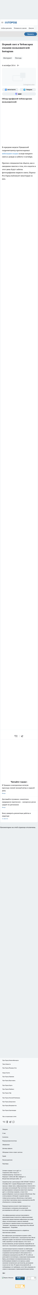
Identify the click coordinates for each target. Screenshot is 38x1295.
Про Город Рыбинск (8, 1089)
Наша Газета (6, 1073)
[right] (36, 28)
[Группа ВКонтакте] (10, 89)
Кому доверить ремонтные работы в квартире (16, 815)
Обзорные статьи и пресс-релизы (12, 1152)
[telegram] (23, 736)
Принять (30, 34)
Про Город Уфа (6, 1093)
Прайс (4, 1156)
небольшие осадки (10, 153)
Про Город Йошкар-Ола (9, 1068)
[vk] (16, 736)
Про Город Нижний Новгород (11, 1098)
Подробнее (14, 1227)
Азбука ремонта (6, 28)
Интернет (7, 58)
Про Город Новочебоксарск (10, 1060)
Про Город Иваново (8, 1076)
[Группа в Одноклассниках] (7, 1122)
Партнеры (5, 1163)
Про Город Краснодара (9, 1110)
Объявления (6, 1144)
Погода (18, 58)
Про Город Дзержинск (9, 1101)
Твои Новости (6, 1064)
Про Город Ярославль (8, 1080)
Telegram (5, 1129)
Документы (32, 28)
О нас (4, 1133)
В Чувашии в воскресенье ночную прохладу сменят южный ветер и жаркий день (18, 789)
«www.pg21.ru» (17, 1170)
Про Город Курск (7, 1085)
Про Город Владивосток (9, 1105)
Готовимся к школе (20, 28)
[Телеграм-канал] (28, 89)
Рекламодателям (7, 1160)
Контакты (5, 1137)
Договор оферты (7, 1148)
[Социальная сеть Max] (19, 93)
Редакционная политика (9, 1141)
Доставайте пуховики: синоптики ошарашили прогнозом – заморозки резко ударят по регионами (19, 803)
